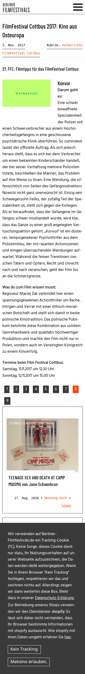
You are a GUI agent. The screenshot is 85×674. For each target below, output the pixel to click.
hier (67, 637)
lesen (66, 505)
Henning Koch (55, 498)
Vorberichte (72, 45)
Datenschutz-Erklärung (54, 598)
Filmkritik (18, 423)
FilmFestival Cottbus (21, 53)
